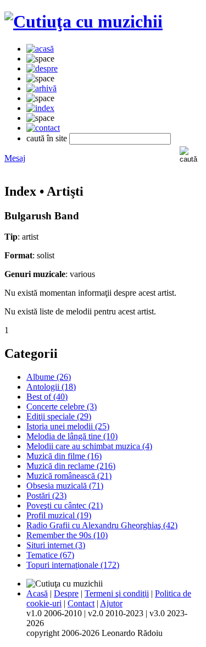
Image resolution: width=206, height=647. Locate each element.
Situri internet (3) (55, 545)
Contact (81, 603)
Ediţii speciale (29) (58, 416)
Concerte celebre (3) (61, 406)
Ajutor (111, 603)
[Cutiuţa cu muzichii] (83, 21)
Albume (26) (48, 376)
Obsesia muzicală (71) (64, 485)
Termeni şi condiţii (117, 593)
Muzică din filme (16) (64, 456)
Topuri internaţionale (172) (72, 564)
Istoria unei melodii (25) (67, 426)
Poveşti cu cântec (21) (64, 505)
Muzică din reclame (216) (70, 466)
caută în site (46, 138)
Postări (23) (46, 495)
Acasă (37, 593)
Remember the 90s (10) (67, 535)
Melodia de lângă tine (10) (72, 436)
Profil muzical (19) (58, 515)
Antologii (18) (51, 386)
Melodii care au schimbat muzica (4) (89, 446)
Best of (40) (47, 396)
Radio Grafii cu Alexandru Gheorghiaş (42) (101, 525)
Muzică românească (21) (69, 475)
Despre (66, 593)
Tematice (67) (50, 555)
